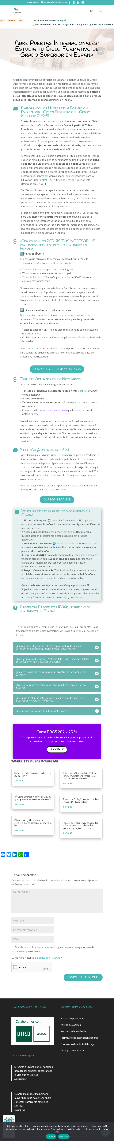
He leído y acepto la (38, 957)
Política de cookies (70, 1025)
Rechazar (63, 1136)
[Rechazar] (110, 1131)
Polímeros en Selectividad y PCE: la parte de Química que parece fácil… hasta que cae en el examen (79, 776)
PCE (10, 20)
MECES (48, 180)
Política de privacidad (49, 957)
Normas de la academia (73, 1031)
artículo (33, 300)
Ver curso (57, 749)
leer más (19, 780)
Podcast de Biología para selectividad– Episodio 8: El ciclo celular (81, 801)
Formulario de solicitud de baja (77, 1044)
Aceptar (51, 1136)
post (40, 292)
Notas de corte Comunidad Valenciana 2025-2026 (32, 774)
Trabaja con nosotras (72, 1050)
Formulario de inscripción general (79, 1037)
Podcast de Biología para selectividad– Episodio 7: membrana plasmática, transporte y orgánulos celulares (81, 825)
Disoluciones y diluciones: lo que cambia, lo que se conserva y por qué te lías (33, 823)
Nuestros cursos (29, 348)
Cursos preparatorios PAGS (57, 369)
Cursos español (57, 500)
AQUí (57, 1132)
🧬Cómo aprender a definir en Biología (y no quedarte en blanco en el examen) (32, 798)
